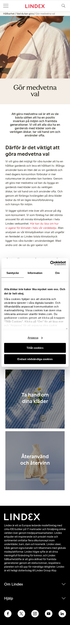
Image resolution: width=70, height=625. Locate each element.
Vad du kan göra (25, 13)
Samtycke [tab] (12, 272)
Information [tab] (35, 272)
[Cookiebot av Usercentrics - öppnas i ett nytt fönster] (50, 263)
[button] (5, 6)
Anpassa (33, 337)
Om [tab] (57, 272)
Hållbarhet (9, 13)
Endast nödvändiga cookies (35, 359)
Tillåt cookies (35, 347)
